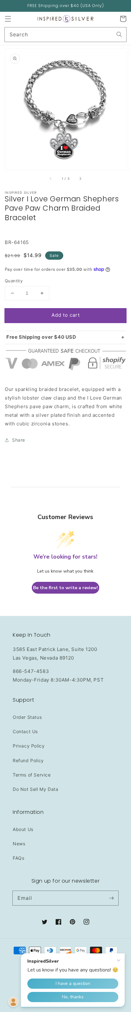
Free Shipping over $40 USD (41, 337)
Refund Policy (28, 760)
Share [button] (18, 440)
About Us (23, 829)
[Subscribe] (111, 898)
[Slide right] (80, 179)
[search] (65, 34)
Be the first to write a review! (65, 588)
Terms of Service (32, 774)
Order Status (27, 717)
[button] (8, 19)
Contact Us (25, 731)
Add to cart (66, 315)
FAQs (18, 858)
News (19, 843)
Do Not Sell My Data (35, 789)
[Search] (119, 34)
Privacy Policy (29, 745)
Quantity (14, 280)
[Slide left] (51, 179)
